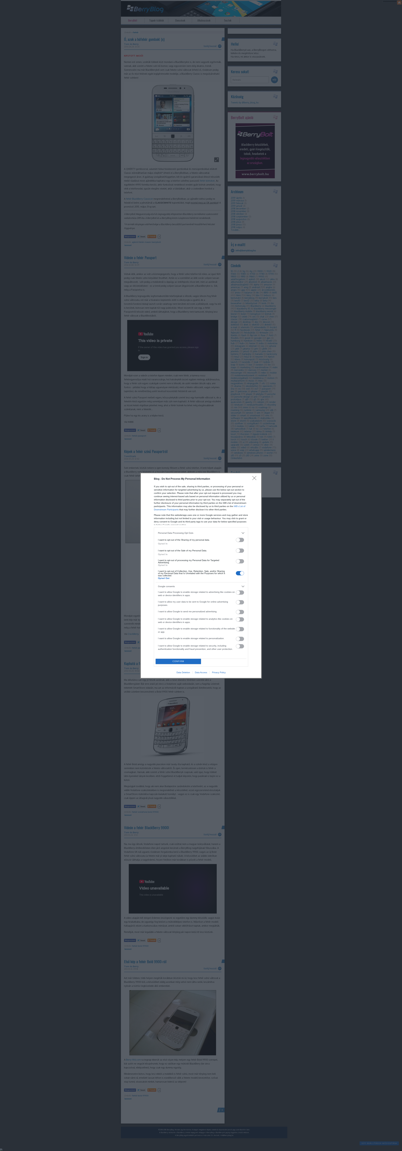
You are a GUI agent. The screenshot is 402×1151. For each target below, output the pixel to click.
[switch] (240, 540)
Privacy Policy (219, 672)
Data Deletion (183, 672)
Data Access (201, 672)
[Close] (255, 479)
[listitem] (201, 533)
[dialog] (201, 575)
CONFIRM (178, 661)
